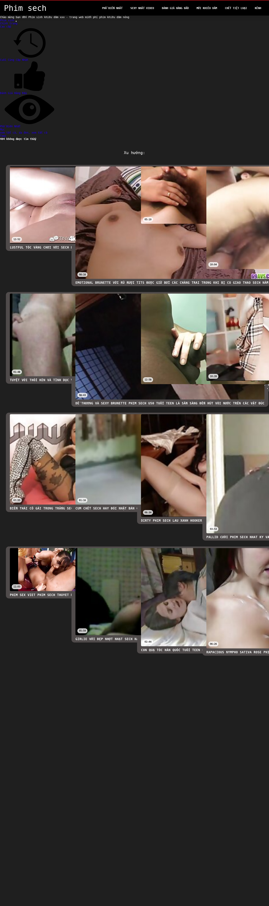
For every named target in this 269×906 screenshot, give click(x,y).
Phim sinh (8, 20)
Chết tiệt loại (236, 8)
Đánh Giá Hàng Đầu (175, 8)
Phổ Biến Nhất (112, 8)
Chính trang (8, 23)
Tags (3, 135)
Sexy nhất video (142, 8)
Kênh (258, 8)
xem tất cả (39, 132)
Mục (2, 129)
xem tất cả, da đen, (16, 132)
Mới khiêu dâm (207, 8)
